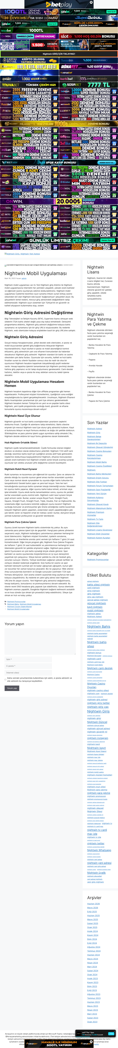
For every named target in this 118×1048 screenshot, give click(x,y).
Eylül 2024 (92, 943)
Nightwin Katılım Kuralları (98, 538)
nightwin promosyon (96, 796)
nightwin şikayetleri (94, 876)
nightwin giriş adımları (93, 715)
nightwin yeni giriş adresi (96, 866)
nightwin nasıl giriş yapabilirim (96, 781)
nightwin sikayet (95, 808)
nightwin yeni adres (94, 859)
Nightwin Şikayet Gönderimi (100, 447)
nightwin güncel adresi (98, 728)
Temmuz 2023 (94, 998)
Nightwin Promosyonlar (16, 602)
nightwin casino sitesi (98, 690)
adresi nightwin (93, 581)
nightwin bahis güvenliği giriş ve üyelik (98, 630)
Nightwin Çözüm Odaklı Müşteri (19, 607)
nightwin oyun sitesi (96, 787)
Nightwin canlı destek (100, 668)
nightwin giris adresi (97, 699)
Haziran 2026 (93, 904)
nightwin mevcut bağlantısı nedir (96, 763)
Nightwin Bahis (13, 604)
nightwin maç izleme (95, 760)
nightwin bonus (94, 653)
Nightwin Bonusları (94, 656)
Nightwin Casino (93, 674)
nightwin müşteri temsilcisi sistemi (97, 778)
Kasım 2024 (92, 935)
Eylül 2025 (92, 911)
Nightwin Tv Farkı (95, 519)
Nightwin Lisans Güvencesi (99, 530)
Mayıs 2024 (92, 959)
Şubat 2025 (92, 923)
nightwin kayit (93, 744)
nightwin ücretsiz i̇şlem (104, 869)
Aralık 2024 (92, 931)
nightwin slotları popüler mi (95, 815)
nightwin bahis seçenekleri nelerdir (97, 637)
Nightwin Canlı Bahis (95, 665)
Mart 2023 (92, 1014)
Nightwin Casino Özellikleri (99, 466)
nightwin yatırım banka (94, 856)
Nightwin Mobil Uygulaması (30, 604)
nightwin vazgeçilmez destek (95, 847)
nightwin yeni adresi (99, 862)
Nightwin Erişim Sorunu (98, 478)
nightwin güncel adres (95, 725)
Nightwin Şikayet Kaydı (98, 504)
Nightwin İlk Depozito (97, 443)
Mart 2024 (92, 967)
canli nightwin (93, 588)
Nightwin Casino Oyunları (96, 685)
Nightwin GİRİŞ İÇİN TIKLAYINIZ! (59, 54)
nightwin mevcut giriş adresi (95, 766)
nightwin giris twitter (98, 703)
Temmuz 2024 (94, 951)
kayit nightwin (94, 606)
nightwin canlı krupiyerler (94, 671)
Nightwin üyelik (96, 872)
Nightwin (91, 470)
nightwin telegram (94, 823)
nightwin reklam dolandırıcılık (96, 802)
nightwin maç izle (93, 757)
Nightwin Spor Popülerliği (98, 490)
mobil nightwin (95, 610)
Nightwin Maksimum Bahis (99, 508)
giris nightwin (93, 593)
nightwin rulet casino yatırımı (95, 805)
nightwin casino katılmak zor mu (96, 680)
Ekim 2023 (92, 986)
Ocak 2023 (92, 1022)
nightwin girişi (94, 718)
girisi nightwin (93, 591)
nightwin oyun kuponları (94, 784)
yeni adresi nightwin (94, 879)
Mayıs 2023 (92, 1006)
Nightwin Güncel (97, 722)
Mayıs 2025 (92, 919)
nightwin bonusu (107, 656)
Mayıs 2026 (92, 908)
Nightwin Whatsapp (99, 850)
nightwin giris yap (98, 706)
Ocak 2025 (92, 927)
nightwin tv (107, 823)
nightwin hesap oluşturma (94, 735)
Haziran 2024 (93, 955)
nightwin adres (94, 614)
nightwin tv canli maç (95, 826)
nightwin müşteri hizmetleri (99, 775)
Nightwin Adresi (94, 429)
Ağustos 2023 (93, 994)
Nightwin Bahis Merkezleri (99, 474)
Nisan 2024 (92, 963)
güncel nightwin (96, 603)
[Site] (29, 91)
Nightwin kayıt (96, 748)
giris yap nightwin (95, 597)
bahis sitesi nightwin (98, 584)
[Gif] (59, 124)
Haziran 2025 (93, 915)
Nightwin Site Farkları (97, 482)
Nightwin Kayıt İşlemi (96, 751)
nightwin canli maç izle (95, 662)
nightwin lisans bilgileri (95, 754)
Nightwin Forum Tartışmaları (100, 486)
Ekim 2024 (92, 939)
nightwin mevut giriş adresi (95, 769)
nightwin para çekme (98, 792)
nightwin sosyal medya (96, 818)
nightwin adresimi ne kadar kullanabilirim (99, 620)
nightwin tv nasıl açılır (93, 840)
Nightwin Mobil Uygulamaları (18, 609)
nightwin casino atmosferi (94, 677)
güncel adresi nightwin (97, 600)
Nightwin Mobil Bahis (97, 462)
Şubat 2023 (92, 1018)
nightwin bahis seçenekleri (97, 633)
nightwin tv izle (94, 837)
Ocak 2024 (92, 974)
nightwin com (93, 693)
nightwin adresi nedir (93, 622)
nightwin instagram (97, 738)
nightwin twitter (95, 843)
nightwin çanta (91, 869)
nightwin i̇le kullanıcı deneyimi (96, 741)
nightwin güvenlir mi (97, 731)
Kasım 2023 (92, 982)
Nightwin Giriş (93, 432)
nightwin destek (107, 694)
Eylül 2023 (92, 990)
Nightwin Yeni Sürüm (96, 493)
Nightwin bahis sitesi (96, 644)
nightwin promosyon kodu (97, 799)
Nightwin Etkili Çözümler (98, 534)
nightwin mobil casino (95, 772)
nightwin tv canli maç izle (97, 831)
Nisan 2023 (92, 1010)
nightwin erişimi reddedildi (95, 697)
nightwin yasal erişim (93, 854)
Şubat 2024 (92, 971)
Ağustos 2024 (93, 947)
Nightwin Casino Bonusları (99, 451)
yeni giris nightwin (95, 882)
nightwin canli (94, 658)
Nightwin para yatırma (97, 790)
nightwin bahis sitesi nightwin (96, 650)
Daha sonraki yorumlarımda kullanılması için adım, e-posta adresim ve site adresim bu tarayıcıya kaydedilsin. (39, 679)
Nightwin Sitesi (94, 811)
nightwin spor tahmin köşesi (95, 820)
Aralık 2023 (92, 978)
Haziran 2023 (93, 1002)
